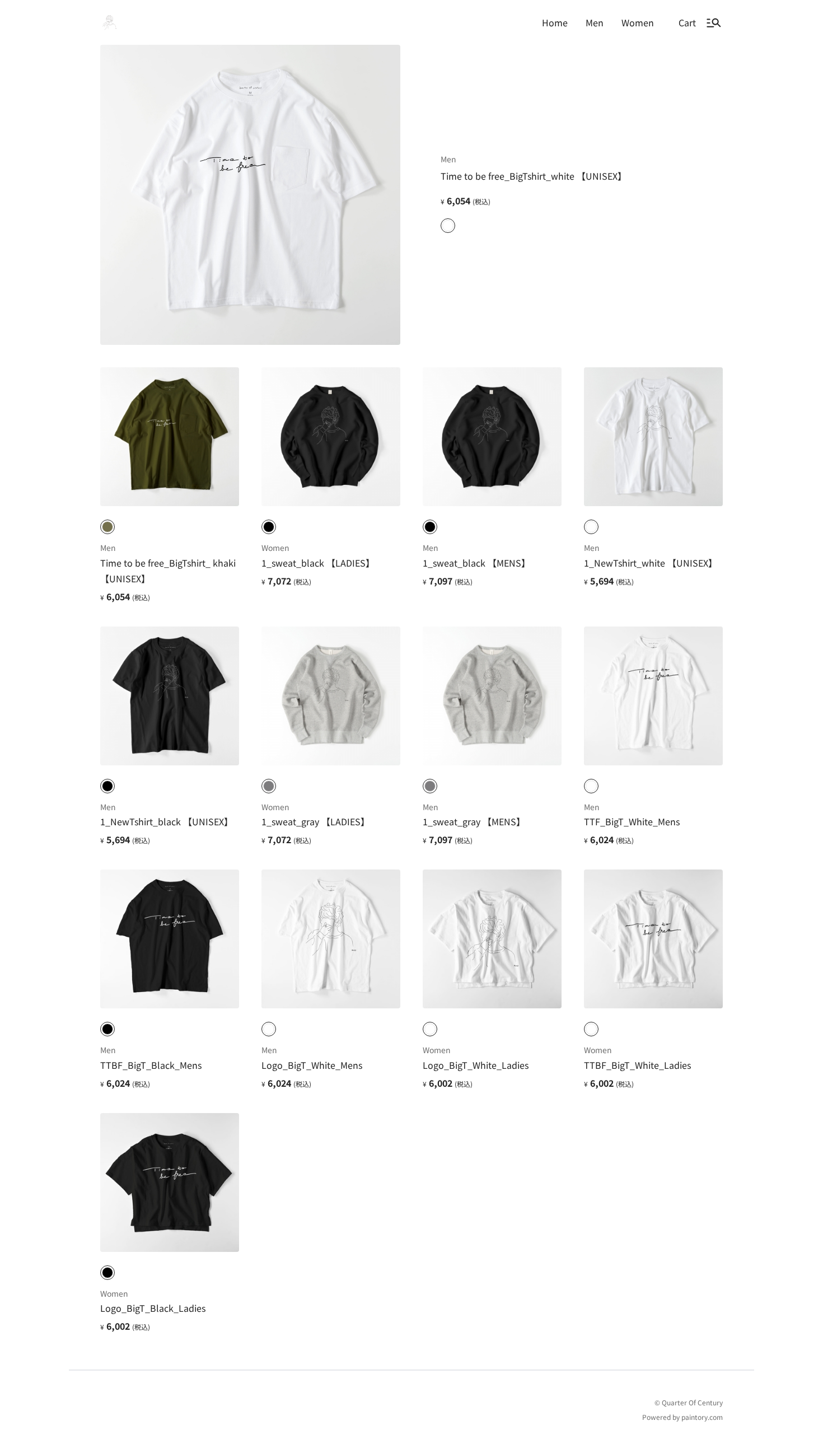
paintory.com (702, 1417)
